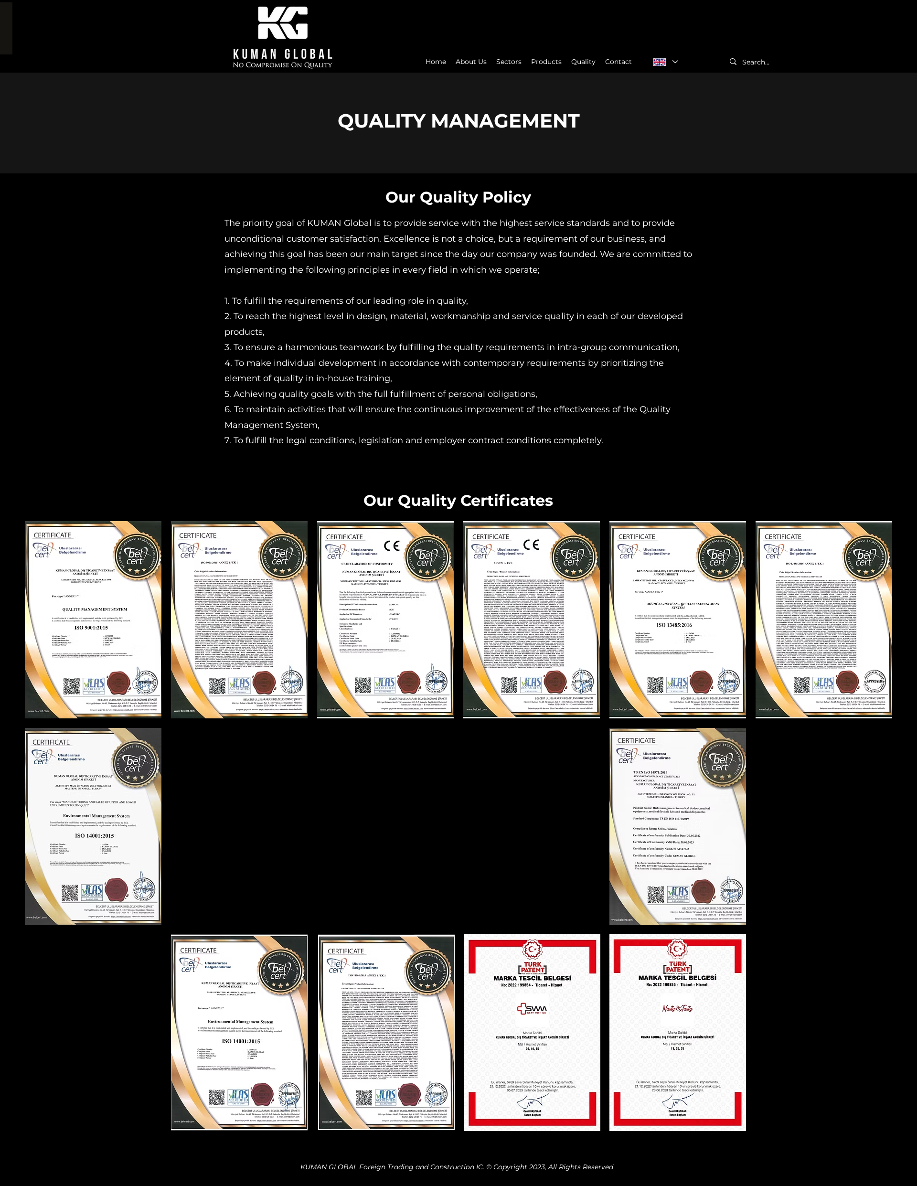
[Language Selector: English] (665, 62)
